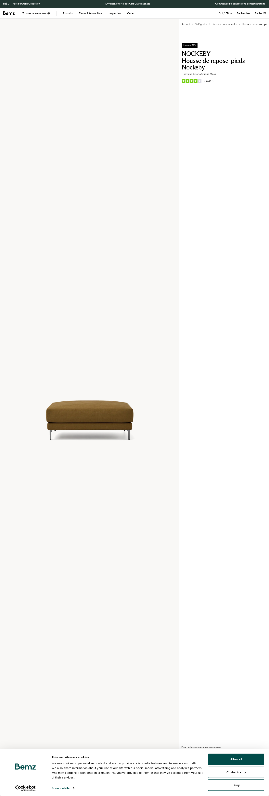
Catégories (201, 24)
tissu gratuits (258, 3)
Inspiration (115, 13)
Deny (236, 785)
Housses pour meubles (224, 24)
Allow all (236, 759)
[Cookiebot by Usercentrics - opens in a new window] (25, 788)
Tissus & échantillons (90, 13)
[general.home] (9, 13)
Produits (68, 13)
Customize (233, 772)
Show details (61, 788)
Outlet (130, 13)
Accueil (186, 24)
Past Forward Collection (26, 3)
